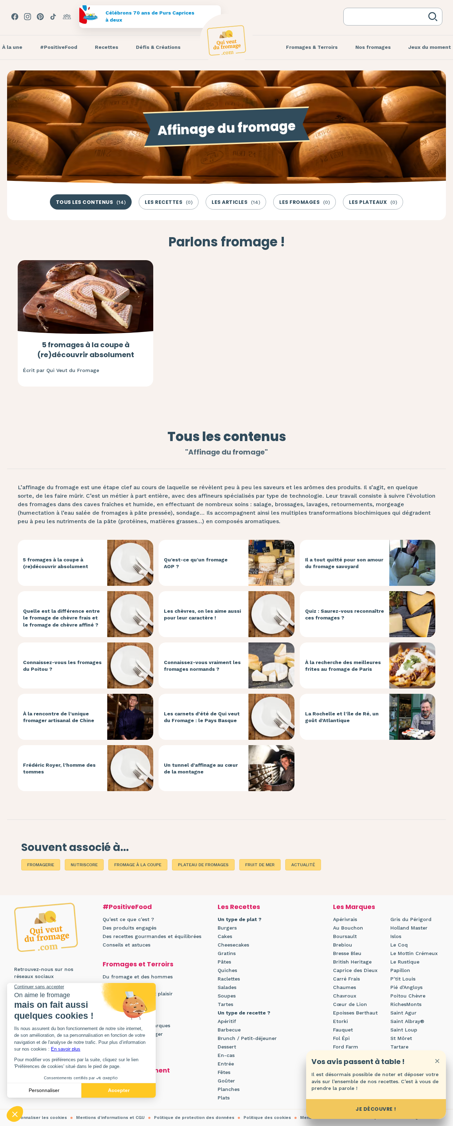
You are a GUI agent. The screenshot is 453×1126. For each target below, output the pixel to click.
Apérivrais (345, 919)
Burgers (227, 928)
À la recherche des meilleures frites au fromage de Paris (343, 665)
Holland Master (409, 928)
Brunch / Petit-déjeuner (247, 1038)
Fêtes (224, 1072)
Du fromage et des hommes (138, 976)
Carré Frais (346, 979)
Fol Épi (341, 1038)
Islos (395, 936)
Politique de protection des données (194, 1117)
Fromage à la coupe (137, 864)
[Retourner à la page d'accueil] (226, 40)
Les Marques (354, 906)
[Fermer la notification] (437, 1060)
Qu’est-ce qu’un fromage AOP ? (196, 563)
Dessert (227, 1047)
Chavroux (344, 996)
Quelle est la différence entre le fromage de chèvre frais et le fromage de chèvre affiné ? (61, 618)
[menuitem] (58, 47)
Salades (227, 987)
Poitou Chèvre (407, 996)
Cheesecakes (233, 945)
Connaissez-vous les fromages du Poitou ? (62, 665)
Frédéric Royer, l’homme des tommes (59, 768)
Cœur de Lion (350, 1004)
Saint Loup (403, 1030)
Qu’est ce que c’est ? (128, 919)
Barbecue (229, 1030)
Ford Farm (345, 1047)
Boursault (345, 936)
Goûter (226, 1081)
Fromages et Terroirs (138, 964)
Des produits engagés (129, 928)
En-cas (226, 1055)
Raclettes (229, 979)
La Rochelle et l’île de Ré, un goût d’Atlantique (342, 717)
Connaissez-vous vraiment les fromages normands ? (202, 665)
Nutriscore (84, 864)
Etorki (340, 1021)
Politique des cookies (267, 1117)
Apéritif (227, 1021)
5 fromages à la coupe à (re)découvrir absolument (85, 350)
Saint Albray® (407, 1021)
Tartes (225, 1004)
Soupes (227, 996)
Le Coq (399, 945)
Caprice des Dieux (355, 970)
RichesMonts (406, 1004)
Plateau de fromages (203, 864)
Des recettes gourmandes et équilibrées (152, 936)
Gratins (227, 953)
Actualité (303, 864)
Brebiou (342, 945)
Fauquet (343, 1030)
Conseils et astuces (126, 945)
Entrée (226, 1064)
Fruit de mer (260, 864)
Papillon (400, 970)
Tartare (399, 1047)
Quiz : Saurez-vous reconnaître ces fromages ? (344, 614)
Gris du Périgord (410, 919)
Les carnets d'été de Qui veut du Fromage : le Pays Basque (202, 717)
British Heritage (352, 962)
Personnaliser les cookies (39, 1117)
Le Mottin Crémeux (414, 953)
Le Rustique (404, 962)
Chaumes (344, 987)
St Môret (401, 1038)
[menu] (58, 47)
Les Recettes (239, 906)
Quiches (227, 970)
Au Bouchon (348, 928)
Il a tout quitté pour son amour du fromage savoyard (344, 563)
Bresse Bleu (347, 953)
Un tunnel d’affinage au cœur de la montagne (201, 768)
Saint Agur (403, 1013)
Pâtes (224, 962)
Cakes (225, 936)
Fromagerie (40, 864)
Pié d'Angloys (406, 987)
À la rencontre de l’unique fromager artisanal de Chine (58, 717)
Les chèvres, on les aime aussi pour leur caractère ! (202, 614)
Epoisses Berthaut (355, 1013)
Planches (229, 1089)
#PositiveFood (127, 906)
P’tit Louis (402, 979)
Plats (224, 1098)
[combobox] (387, 16)
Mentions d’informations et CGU (110, 1117)
